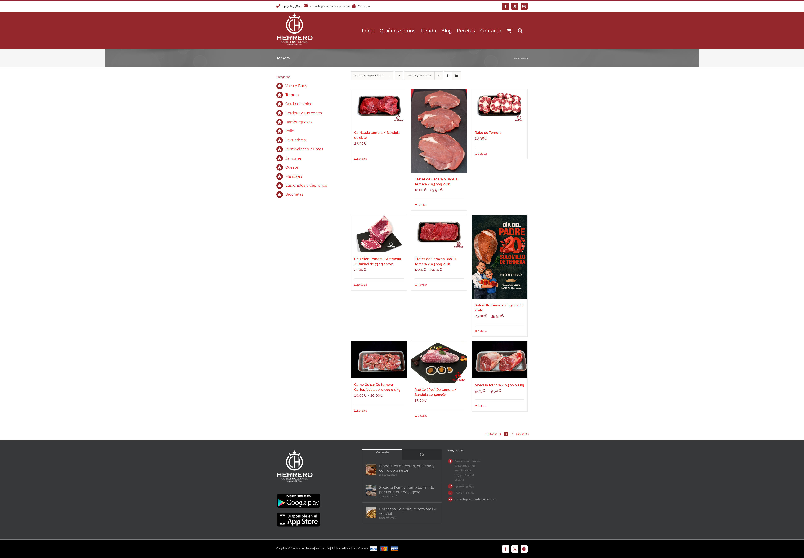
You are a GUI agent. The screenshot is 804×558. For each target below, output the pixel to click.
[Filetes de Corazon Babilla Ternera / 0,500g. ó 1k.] (439, 233)
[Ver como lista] (456, 76)
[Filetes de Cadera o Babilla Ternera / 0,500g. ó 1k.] (439, 131)
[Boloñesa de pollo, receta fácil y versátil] (371, 512)
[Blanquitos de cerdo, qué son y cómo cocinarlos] (371, 469)
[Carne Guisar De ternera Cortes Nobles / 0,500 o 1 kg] (379, 359)
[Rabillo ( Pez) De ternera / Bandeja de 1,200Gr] (439, 362)
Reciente (382, 452)
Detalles (362, 158)
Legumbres (295, 140)
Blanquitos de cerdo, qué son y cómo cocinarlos (406, 468)
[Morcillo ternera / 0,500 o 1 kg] (499, 359)
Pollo (289, 131)
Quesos (292, 167)
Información (323, 548)
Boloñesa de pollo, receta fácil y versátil (407, 511)
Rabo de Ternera (488, 133)
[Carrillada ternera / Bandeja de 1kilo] (379, 107)
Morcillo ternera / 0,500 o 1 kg (499, 385)
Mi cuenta (364, 6)
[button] (520, 30)
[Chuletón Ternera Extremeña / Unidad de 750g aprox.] (379, 233)
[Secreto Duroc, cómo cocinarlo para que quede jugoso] (371, 490)
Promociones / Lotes (304, 149)
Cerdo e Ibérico (298, 104)
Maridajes (293, 176)
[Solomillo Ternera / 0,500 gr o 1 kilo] (499, 257)
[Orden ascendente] (399, 75)
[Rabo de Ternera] (499, 107)
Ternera (292, 95)
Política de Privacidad (343, 548)
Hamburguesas (298, 122)
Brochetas (294, 194)
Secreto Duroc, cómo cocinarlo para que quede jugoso (406, 489)
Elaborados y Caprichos (306, 185)
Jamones (293, 158)
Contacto (363, 548)
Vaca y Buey (296, 86)
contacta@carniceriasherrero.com (330, 6)
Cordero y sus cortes (303, 113)
